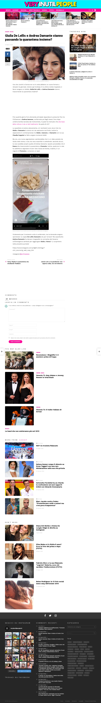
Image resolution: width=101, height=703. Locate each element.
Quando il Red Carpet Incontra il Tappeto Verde (87, 22)
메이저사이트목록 (42, 659)
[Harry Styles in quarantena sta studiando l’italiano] (2, 351)
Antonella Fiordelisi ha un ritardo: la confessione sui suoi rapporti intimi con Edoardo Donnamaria (50, 485)
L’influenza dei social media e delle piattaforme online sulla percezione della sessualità (57, 23)
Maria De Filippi (72, 663)
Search (94, 633)
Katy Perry (92, 656)
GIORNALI (71, 651)
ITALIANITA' (90, 653)
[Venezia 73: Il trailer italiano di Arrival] (19, 415)
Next (95, 20)
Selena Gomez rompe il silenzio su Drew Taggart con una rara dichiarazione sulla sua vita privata (50, 466)
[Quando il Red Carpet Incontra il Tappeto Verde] (88, 16)
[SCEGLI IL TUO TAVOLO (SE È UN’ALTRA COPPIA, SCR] (8, 635)
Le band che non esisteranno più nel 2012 (22, 431)
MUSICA (7, 428)
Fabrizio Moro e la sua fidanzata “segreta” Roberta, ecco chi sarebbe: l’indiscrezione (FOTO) (49, 565)
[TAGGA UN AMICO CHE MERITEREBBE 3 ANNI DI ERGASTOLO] (30, 657)
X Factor (87, 675)
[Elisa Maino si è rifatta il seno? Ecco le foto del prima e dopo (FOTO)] (19, 551)
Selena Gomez (72, 670)
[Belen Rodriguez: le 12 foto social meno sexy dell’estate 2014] (19, 595)
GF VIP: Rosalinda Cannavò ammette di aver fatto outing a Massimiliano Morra (52, 651)
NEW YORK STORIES (73, 665)
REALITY (85, 668)
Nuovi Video (71, 668)
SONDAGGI (81, 670)
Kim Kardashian (72, 658)
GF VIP (87, 649)
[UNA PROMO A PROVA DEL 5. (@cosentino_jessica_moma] (23, 665)
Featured (71, 649)
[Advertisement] (39, 104)
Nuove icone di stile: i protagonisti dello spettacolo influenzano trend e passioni (11, 23)
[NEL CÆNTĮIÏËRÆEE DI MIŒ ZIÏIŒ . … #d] (30, 643)
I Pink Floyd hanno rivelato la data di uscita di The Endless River (86, 65)
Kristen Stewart (82, 658)
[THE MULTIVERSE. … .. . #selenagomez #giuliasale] (23, 657)
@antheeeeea (24, 254)
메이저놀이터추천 (42, 631)
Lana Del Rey (72, 661)
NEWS (8, 10)
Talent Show (89, 670)
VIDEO (80, 675)
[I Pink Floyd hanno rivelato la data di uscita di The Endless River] (73, 66)
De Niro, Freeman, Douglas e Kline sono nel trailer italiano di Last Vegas (51, 645)
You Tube (71, 677)
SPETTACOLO (34, 10)
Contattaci (67, 701)
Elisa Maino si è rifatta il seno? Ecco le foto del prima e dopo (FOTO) (48, 546)
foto (83, 649)
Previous (6, 20)
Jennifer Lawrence (73, 656)
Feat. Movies (83, 646)
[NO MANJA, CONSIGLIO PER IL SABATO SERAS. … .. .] (30, 635)
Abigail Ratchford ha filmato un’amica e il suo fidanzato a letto (86, 56)
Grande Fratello (89, 651)
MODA (44, 10)
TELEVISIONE (80, 672)
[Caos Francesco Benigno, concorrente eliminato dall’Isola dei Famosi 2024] (42, 16)
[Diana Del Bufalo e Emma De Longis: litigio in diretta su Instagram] (19, 533)
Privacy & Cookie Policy (90, 701)
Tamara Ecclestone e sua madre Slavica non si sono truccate (50, 681)
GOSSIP (15, 10)
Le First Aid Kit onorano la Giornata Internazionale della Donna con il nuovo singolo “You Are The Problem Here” (50, 688)
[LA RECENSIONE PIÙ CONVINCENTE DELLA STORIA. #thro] (8, 665)
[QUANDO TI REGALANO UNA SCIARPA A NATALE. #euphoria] (8, 643)
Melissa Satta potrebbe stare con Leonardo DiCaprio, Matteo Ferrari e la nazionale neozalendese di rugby (83, 78)
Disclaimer (74, 701)
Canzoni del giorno (73, 646)
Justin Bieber (83, 656)
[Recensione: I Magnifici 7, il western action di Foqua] (19, 360)
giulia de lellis (79, 651)
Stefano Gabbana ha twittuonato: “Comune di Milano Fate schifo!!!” (52, 628)
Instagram (83, 653)
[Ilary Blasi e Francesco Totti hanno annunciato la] (15, 657)
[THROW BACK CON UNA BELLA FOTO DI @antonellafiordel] (15, 635)
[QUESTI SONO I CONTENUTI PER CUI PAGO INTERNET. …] (15, 643)
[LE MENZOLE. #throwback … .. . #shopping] (15, 650)
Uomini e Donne (72, 675)
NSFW (82, 665)
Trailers (87, 672)
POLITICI (79, 668)
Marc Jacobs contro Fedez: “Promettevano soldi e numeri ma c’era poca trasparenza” (50, 503)
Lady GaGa (91, 658)
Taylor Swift (71, 672)
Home (61, 701)
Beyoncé (87, 642)
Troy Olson (41, 626)
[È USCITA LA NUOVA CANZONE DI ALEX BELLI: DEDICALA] (30, 650)
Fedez (77, 649)
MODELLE (81, 663)
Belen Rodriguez (78, 642)
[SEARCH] (90, 10)
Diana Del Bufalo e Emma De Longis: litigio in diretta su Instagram (48, 528)
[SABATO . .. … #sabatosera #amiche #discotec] (15, 665)
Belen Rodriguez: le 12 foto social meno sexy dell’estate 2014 (50, 582)
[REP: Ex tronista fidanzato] (27, 16)
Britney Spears (72, 644)
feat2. (90, 646)
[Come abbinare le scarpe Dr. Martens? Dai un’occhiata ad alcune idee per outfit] (73, 16)
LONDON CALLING (82, 661)
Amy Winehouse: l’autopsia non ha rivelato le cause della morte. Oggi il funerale (51, 694)
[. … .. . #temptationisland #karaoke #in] (23, 650)
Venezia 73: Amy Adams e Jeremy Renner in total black (50, 376)
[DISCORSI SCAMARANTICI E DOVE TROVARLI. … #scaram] (30, 665)
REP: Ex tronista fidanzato (47, 446)
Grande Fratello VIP (73, 653)
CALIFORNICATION (83, 644)
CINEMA (38, 352)
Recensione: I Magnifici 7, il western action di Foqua (47, 356)
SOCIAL (24, 10)
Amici (70, 642)
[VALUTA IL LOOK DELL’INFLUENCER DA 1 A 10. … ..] (8, 657)
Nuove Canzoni (89, 665)
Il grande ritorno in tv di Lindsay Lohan (50, 661)
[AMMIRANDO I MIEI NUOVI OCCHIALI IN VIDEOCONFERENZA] (8, 650)
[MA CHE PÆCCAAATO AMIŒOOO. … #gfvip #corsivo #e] (23, 643)
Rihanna (92, 668)
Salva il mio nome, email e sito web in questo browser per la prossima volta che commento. (33, 338)
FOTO (51, 10)
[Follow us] (92, 10)
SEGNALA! (60, 10)
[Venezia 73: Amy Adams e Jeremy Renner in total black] (19, 388)
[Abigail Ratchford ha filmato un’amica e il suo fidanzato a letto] (73, 57)
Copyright (81, 701)
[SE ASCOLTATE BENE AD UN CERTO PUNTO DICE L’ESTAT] (23, 635)
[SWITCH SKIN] (95, 10)
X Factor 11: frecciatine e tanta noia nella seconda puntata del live (51, 676)
